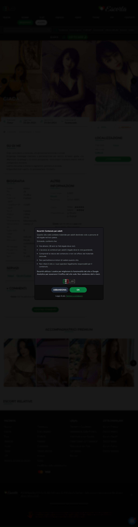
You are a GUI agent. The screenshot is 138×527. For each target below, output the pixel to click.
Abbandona (59, 289)
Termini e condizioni (74, 296)
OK (78, 289)
